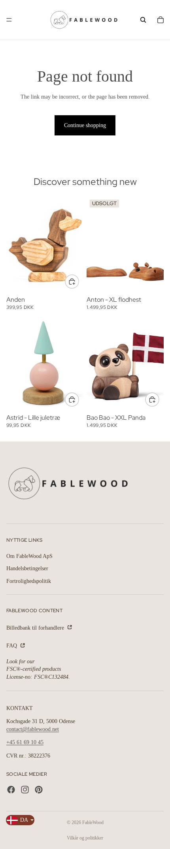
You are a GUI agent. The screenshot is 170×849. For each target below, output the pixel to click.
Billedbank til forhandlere (36, 627)
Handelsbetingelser (27, 568)
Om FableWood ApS (29, 556)
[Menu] (9, 20)
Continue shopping (85, 125)
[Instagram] (25, 789)
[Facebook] (11, 789)
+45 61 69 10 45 (24, 742)
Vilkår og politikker (85, 838)
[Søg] (143, 20)
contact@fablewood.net (32, 729)
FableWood (93, 822)
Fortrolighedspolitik (28, 581)
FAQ (12, 646)
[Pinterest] (38, 789)
